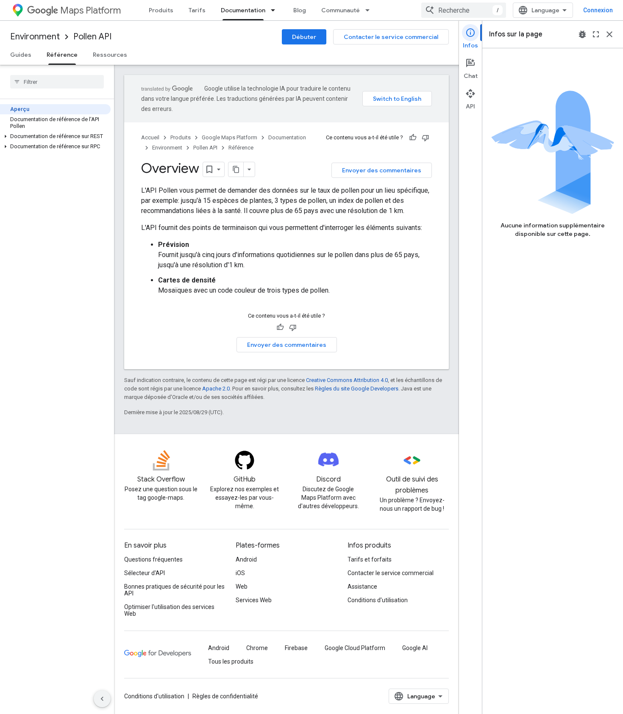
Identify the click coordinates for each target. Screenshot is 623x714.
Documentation (243, 10)
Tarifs (197, 10)
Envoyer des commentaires (381, 170)
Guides (20, 54)
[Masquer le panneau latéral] (102, 698)
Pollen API (92, 36)
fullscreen (596, 34)
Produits (161, 10)
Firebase (296, 648)
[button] (55, 136)
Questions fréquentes (153, 559)
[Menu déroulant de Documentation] (275, 10)
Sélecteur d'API (144, 573)
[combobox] (463, 10)
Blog (299, 10)
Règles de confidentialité (225, 696)
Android (246, 559)
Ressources (110, 54)
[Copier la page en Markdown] (236, 169)
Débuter (304, 37)
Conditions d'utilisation (378, 600)
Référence (62, 54)
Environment (35, 36)
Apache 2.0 (216, 388)
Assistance (362, 586)
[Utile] (412, 137)
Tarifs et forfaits (370, 559)
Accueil (150, 137)
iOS (240, 573)
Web (242, 586)
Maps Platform (90, 10)
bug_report (582, 34)
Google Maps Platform (229, 137)
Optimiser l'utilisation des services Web (169, 610)
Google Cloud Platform (355, 648)
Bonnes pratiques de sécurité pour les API (174, 590)
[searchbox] (57, 82)
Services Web (254, 600)
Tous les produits (230, 661)
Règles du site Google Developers (356, 388)
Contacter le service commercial (391, 37)
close (609, 34)
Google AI (415, 648)
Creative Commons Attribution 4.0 (347, 380)
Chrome (257, 648)
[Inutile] (425, 137)
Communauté (340, 10)
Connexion (598, 10)
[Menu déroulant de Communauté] (370, 10)
